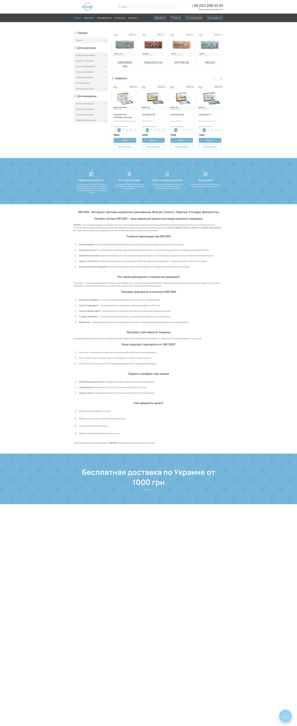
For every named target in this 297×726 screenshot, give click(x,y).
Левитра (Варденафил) (86, 66)
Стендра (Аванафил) (85, 72)
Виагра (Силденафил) (85, 55)
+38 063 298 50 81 (207, 5)
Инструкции (120, 18)
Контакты (132, 18)
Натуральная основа (85, 88)
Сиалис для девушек (85, 109)
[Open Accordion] (105, 40)
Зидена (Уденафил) (84, 77)
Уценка (79, 40)
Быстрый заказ (124, 146)
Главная (77, 18)
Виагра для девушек (85, 103)
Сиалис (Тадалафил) (85, 60)
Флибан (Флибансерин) (86, 120)
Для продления (82, 83)
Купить (125, 140)
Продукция (89, 18)
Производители (104, 18)
